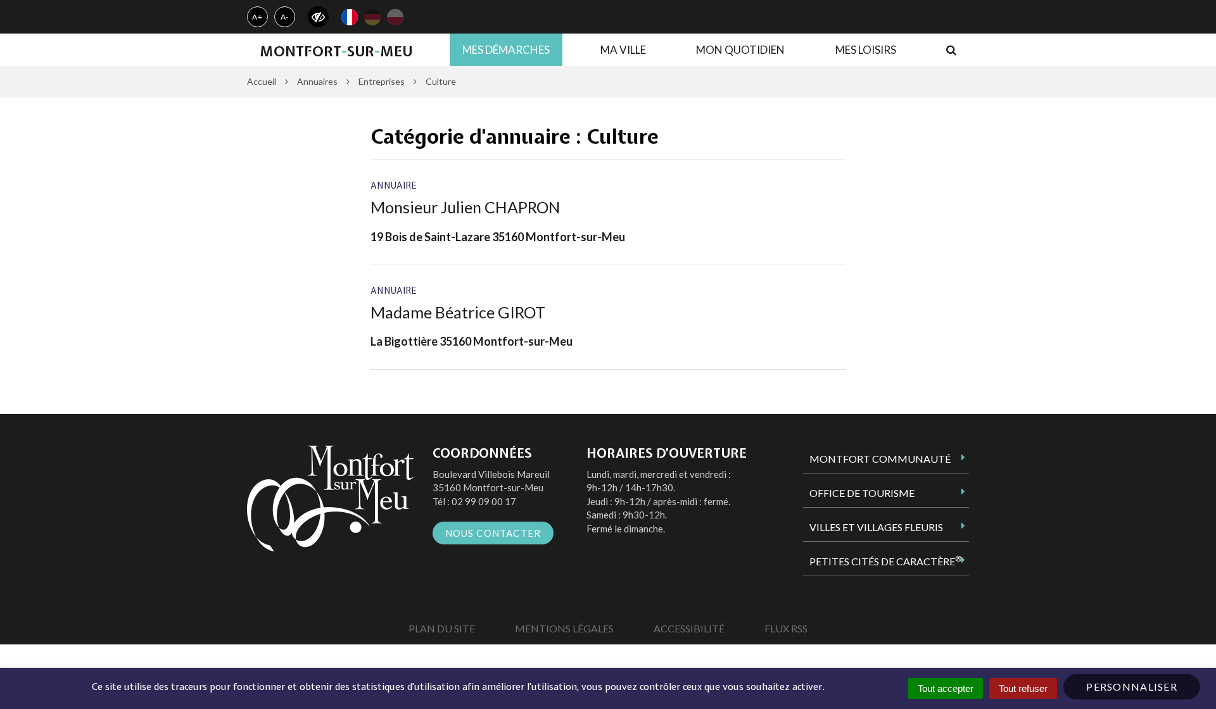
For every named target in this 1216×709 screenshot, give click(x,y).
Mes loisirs (865, 49)
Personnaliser (1131, 687)
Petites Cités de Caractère (885, 561)
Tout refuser (1023, 688)
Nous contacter (493, 533)
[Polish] (395, 17)
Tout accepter (945, 688)
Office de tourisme (862, 493)
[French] (349, 17)
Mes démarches (506, 49)
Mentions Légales (564, 628)
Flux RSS (786, 628)
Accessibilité (689, 628)
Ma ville (623, 49)
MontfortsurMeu (336, 51)
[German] (372, 17)
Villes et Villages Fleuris (876, 527)
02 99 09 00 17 (484, 501)
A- (285, 17)
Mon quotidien (740, 49)
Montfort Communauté (880, 459)
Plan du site (441, 628)
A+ (257, 17)
